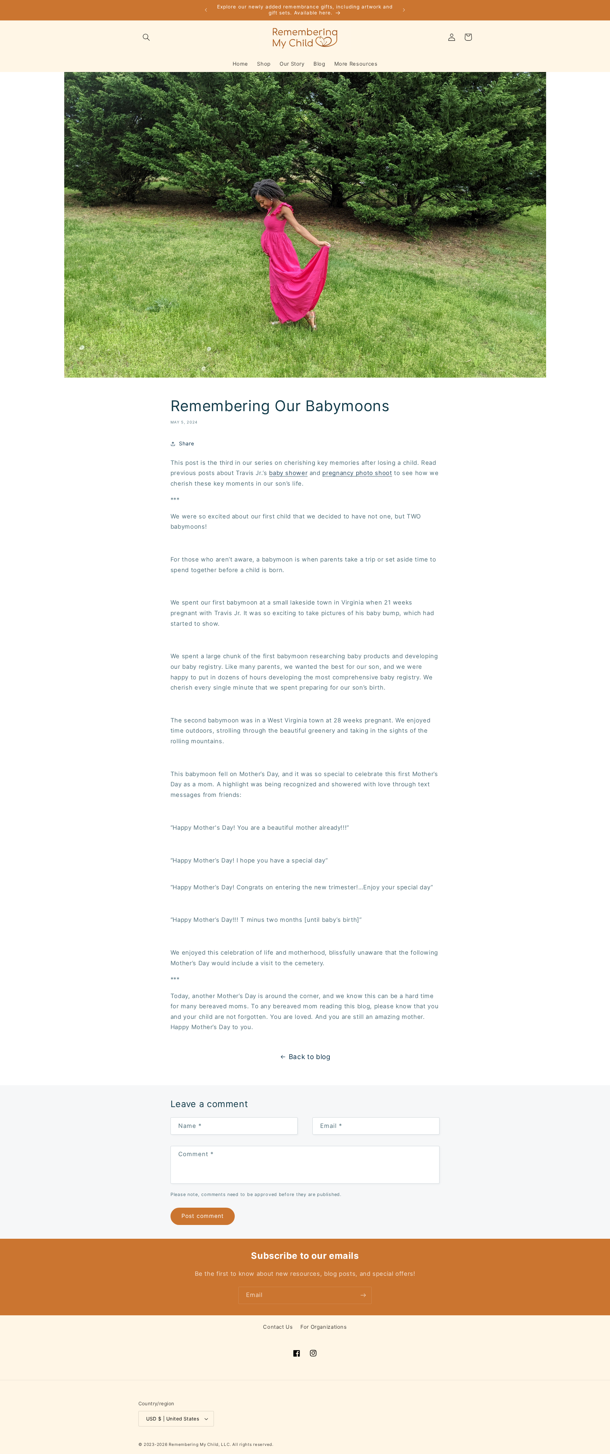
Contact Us (278, 1327)
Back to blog (310, 1057)
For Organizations (323, 1327)
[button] (146, 37)
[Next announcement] (404, 10)
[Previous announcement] (206, 10)
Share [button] (186, 443)
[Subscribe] (363, 1295)
